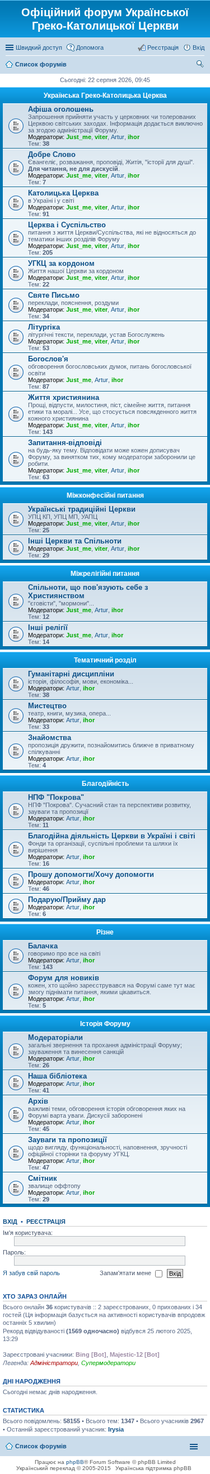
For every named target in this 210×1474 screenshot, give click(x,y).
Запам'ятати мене (126, 1273)
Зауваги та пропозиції (67, 1140)
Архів (38, 1101)
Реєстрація (46, 1221)
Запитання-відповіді (65, 442)
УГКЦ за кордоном (61, 263)
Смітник (42, 1178)
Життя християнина (63, 397)
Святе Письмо (54, 295)
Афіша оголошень (61, 109)
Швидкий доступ (39, 47)
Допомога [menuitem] (90, 47)
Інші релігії (48, 627)
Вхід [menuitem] (198, 47)
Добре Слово (52, 154)
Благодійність (105, 784)
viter (101, 136)
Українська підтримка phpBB (153, 1468)
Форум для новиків (63, 978)
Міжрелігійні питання (105, 574)
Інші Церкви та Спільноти (75, 541)
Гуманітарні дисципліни (71, 674)
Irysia (116, 1429)
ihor (133, 136)
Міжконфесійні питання (105, 495)
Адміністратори (54, 1362)
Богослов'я (48, 359)
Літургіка (44, 327)
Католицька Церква (63, 193)
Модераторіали (55, 1037)
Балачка (43, 946)
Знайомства (49, 737)
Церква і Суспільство (67, 225)
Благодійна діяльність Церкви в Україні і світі (111, 836)
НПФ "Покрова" (56, 797)
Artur (117, 136)
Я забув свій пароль (31, 1273)
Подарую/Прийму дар (67, 899)
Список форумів (41, 1446)
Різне (105, 932)
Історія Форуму (105, 1024)
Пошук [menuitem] (200, 65)
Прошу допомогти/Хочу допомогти (91, 874)
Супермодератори (108, 1362)
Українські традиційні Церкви (82, 509)
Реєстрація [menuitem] (163, 47)
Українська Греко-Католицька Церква (105, 95)
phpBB (75, 1462)
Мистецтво (47, 706)
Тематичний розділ (105, 660)
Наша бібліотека (57, 1076)
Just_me (78, 136)
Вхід (10, 1221)
